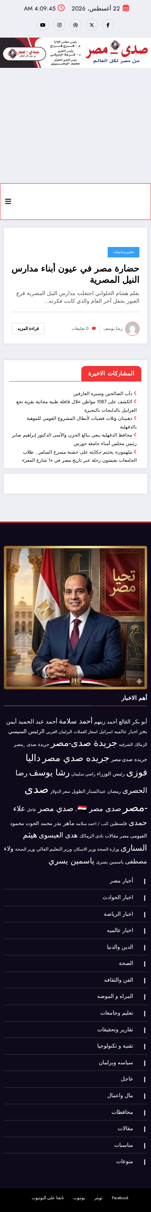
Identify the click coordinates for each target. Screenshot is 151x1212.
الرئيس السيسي (26, 731)
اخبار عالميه (125, 731)
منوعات (124, 1161)
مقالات (111, 836)
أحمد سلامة (76, 721)
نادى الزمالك (91, 836)
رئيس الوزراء (111, 773)
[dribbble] (75, 25)
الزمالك (140, 744)
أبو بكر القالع (133, 721)
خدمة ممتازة (29, 483)
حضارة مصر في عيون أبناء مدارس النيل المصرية (75, 274)
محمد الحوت (39, 823)
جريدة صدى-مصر (84, 742)
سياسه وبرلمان (116, 1062)
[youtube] (43, 25)
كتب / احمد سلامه (92, 823)
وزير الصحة (25, 849)
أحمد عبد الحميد (37, 721)
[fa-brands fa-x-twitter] (92, 25)
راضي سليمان (83, 774)
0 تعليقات (80, 328)
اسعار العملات (86, 732)
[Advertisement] (75, 126)
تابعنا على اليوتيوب (48, 1198)
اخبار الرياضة (118, 914)
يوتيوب (79, 1198)
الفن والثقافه (118, 980)
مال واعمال (120, 1095)
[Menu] (8, 202)
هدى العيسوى (58, 835)
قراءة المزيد (28, 328)
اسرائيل (106, 732)
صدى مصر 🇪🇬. (98, 808)
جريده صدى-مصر (129, 759)
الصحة (126, 963)
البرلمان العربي (59, 732)
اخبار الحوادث (118, 897)
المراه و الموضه (115, 996)
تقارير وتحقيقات (115, 1029)
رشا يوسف (112, 328)
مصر (124, 835)
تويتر (98, 1198)
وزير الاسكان (85, 849)
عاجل (31, 810)
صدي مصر (56, 808)
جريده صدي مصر (76, 758)
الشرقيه (126, 745)
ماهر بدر (64, 823)
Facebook (120, 1198)
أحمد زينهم (105, 721)
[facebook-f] (108, 25)
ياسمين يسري (71, 861)
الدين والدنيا (120, 947)
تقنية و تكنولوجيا (115, 1046)
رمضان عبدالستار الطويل (96, 791)
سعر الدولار (60, 791)
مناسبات (123, 1145)
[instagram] (59, 25)
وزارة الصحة (108, 849)
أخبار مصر (121, 880)
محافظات (122, 1112)
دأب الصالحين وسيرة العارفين (102, 393)
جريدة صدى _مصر (31, 744)
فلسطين (118, 823)
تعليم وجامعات (123, 252)
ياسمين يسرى (110, 861)
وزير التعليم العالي (54, 849)
